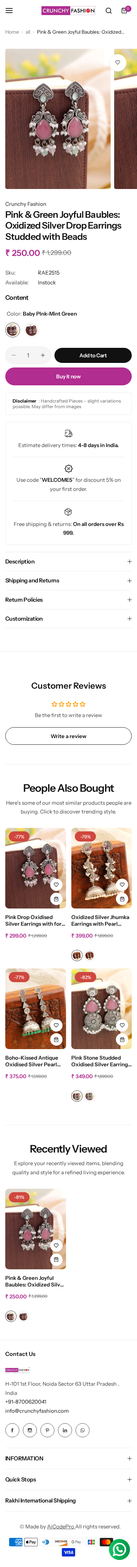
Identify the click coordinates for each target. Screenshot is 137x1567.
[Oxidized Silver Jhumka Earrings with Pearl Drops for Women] (101, 868)
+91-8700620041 (25, 1401)
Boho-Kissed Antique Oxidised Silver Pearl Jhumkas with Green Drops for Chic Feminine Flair (35, 1061)
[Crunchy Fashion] (68, 10)
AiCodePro (61, 1526)
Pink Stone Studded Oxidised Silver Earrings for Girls (100, 1061)
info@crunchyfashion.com (37, 1410)
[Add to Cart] (56, 899)
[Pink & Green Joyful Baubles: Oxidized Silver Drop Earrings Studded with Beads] (35, 1229)
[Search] (108, 10)
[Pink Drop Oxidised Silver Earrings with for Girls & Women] (35, 868)
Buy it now (68, 376)
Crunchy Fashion (25, 204)
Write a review (68, 736)
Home (12, 32)
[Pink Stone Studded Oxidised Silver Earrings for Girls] (101, 1008)
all (28, 32)
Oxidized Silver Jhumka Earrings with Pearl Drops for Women (100, 921)
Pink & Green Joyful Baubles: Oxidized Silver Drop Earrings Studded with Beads (35, 1282)
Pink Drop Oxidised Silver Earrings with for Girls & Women (33, 921)
